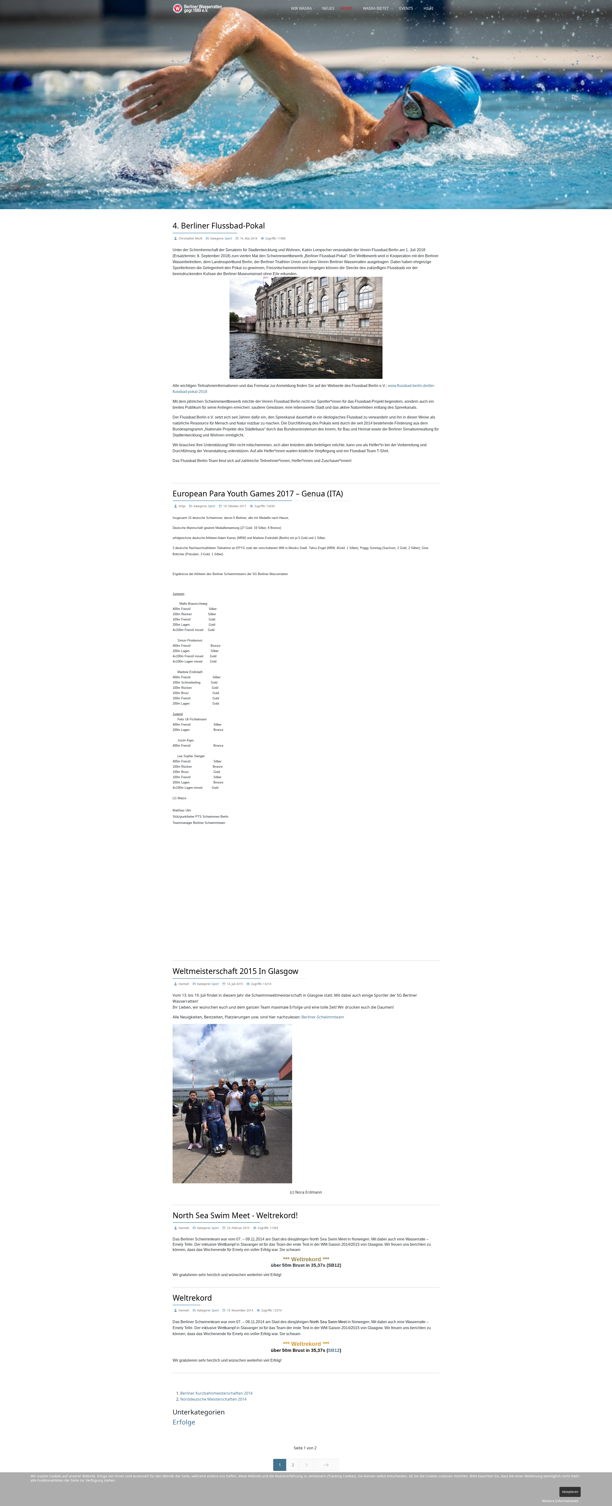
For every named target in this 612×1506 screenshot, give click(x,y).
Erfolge (184, 1421)
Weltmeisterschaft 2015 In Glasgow (235, 971)
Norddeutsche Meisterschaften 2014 (213, 1399)
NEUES (328, 8)
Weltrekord (192, 1298)
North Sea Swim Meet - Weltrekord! (235, 1215)
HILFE (429, 8)
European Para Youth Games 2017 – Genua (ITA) (258, 493)
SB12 (334, 1350)
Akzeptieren (570, 1492)
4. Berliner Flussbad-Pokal (219, 225)
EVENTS (406, 8)
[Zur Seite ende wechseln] (326, 1465)
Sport (228, 238)
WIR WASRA (301, 8)
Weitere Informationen (560, 1501)
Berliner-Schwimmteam (322, 1017)
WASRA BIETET (376, 8)
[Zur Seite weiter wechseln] (307, 1465)
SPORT (346, 8)
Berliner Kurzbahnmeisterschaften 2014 (216, 1393)
